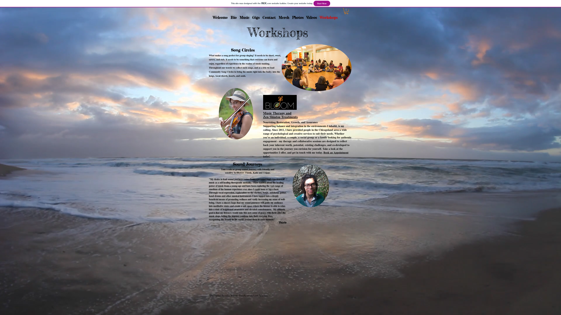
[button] (346, 11)
